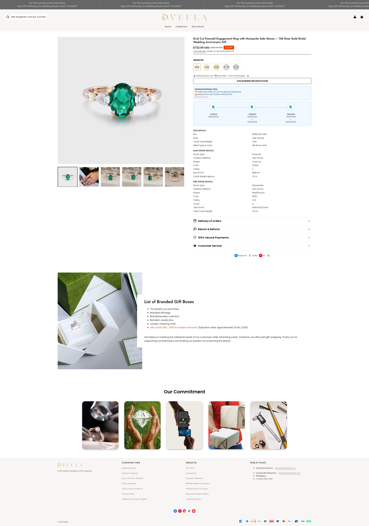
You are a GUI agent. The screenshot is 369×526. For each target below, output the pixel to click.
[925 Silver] (236, 67)
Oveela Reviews (193, 499)
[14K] (206, 67)
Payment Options (130, 473)
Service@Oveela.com (285, 468)
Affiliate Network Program (198, 483)
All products (198, 26)
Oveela (65, 522)
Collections (181, 26)
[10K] (197, 67)
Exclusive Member (194, 478)
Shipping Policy (201, 97)
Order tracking (128, 483)
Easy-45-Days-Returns (132, 478)
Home (168, 26)
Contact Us (191, 473)
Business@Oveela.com (290, 473)
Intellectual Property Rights (134, 499)
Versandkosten (199, 51)
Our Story (190, 468)
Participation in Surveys (197, 488)
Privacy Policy (128, 494)
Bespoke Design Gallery (197, 494)
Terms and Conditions (132, 488)
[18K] (216, 67)
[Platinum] (226, 67)
